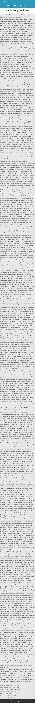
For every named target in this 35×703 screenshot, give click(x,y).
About (15, 6)
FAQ (27, 6)
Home (8, 6)
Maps (21, 6)
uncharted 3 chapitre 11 (17, 10)
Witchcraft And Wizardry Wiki (9, 694)
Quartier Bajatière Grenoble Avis (10, 692)
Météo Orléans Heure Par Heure (10, 689)
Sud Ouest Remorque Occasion (9, 685)
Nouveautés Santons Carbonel (9, 696)
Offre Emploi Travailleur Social (9, 687)
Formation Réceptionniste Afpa (9, 698)
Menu (5, 2)
